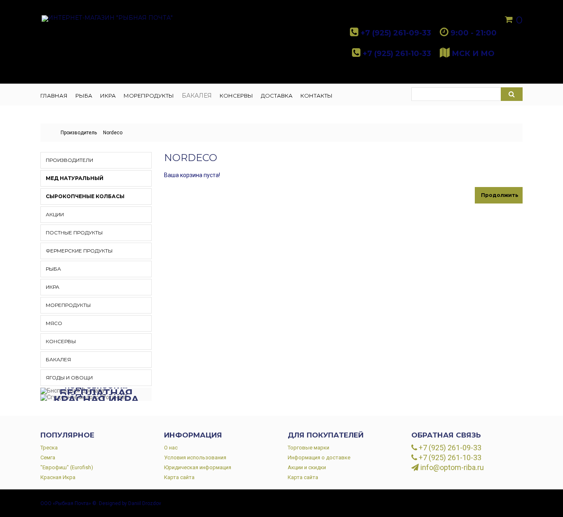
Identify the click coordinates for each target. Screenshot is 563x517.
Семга (47, 457)
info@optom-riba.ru (451, 467)
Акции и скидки (307, 467)
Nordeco (112, 133)
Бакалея (58, 359)
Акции (55, 214)
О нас (171, 447)
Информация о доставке (319, 457)
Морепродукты (68, 305)
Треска (49, 447)
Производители (69, 160)
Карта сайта (179, 477)
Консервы (61, 341)
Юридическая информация (197, 467)
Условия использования (195, 457)
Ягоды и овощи (69, 377)
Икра (52, 287)
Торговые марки (308, 447)
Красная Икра (57, 477)
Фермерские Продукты (79, 251)
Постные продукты (74, 232)
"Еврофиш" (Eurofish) (66, 467)
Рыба (53, 269)
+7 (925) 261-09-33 (449, 447)
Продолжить (499, 195)
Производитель (79, 133)
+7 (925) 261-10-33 (449, 457)
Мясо (54, 323)
